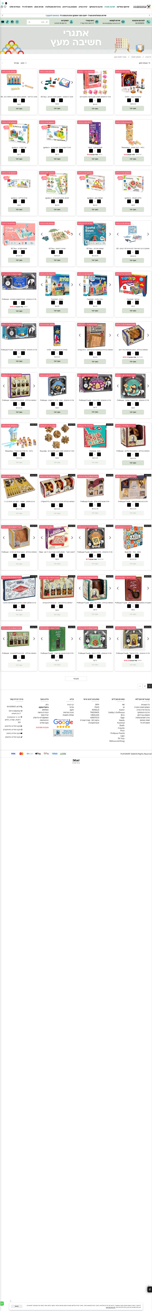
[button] (133, 108)
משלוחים (45, 709)
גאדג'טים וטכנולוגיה (53, 6)
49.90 (14, 306)
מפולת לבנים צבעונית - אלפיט (57, 349)
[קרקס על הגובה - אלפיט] (133, 94)
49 (90, 154)
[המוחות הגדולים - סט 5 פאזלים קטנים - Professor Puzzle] (19, 650)
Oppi (122, 717)
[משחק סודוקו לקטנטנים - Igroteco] (57, 195)
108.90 (20, 255)
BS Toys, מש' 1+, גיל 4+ (123, 223)
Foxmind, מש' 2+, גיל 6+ (85, 426)
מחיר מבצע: (131, 154)
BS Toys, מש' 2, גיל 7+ (8, 223)
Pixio (122, 730)
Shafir (122, 725)
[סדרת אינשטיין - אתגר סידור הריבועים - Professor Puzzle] (57, 397)
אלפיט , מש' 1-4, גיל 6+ (47, 324)
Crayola (121, 728)
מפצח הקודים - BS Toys (19, 248)
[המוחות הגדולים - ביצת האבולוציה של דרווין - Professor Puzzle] (133, 347)
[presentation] (3, 15)
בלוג (47, 704)
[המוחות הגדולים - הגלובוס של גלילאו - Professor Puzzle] (133, 448)
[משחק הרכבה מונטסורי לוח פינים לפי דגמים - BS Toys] (133, 244)
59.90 (127, 357)
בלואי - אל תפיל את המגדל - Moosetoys (19, 451)
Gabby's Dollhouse (116, 712)
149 (96, 104)
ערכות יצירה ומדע (143, 709)
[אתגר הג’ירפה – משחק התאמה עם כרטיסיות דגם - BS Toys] (19, 92)
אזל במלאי (110, 425)
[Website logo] (142, 6)
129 (96, 205)
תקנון (72, 709)
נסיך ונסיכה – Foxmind (95, 299)
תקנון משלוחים (62, 15)
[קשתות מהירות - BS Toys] (95, 246)
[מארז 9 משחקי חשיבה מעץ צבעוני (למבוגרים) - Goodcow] (95, 94)
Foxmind (121, 722)
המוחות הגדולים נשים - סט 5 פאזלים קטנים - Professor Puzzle (57, 603)
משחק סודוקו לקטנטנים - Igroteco (57, 198)
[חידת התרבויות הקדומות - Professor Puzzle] (133, 499)
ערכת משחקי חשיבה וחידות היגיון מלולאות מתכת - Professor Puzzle (19, 603)
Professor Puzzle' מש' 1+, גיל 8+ (87, 324)
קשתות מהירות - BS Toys (95, 248)
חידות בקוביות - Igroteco (133, 198)
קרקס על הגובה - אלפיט (133, 96)
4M (123, 704)
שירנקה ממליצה (123, 6)
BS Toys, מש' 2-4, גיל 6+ (85, 223)
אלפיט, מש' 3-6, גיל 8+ (122, 72)
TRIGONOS (94, 712)
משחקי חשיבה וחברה (142, 707)
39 (127, 154)
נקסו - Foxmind (95, 451)
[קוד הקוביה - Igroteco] (19, 145)
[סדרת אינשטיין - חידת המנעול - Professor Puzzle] (133, 650)
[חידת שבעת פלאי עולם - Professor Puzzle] (95, 499)
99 (134, 205)
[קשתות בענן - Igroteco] (95, 195)
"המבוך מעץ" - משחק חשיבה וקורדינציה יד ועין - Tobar (57, 552)
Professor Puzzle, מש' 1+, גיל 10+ (126, 476)
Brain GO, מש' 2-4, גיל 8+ (123, 527)
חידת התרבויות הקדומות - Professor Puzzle (133, 501)
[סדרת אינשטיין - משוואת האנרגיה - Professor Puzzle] (19, 339)
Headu (122, 720)
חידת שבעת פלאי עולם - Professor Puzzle (94, 501)
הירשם (64, 23)
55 (101, 154)
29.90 (134, 458)
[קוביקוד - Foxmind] (133, 296)
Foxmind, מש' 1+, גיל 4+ (85, 274)
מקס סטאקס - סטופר (95, 147)
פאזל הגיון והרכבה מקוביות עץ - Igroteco (57, 147)
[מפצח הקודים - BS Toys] (19, 246)
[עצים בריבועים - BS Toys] (57, 246)
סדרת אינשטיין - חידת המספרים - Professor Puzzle (95, 552)
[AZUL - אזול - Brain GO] (133, 549)
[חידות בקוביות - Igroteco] (133, 195)
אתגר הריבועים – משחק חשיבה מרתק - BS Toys (57, 96)
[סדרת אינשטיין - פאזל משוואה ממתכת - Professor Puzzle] (19, 289)
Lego (122, 735)
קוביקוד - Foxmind (133, 299)
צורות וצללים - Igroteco (19, 198)
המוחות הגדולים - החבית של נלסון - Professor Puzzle (95, 602)
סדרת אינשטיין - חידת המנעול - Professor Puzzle (133, 653)
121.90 (20, 509)
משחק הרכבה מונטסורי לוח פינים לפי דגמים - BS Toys (132, 249)
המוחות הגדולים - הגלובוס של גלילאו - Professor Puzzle (132, 452)
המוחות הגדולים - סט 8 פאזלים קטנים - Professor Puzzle (19, 401)
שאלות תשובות (68, 715)
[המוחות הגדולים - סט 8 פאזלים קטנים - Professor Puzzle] (19, 397)
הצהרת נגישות (43, 712)
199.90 (134, 559)
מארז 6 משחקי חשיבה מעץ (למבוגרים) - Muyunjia (57, 451)
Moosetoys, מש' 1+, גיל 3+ (124, 122)
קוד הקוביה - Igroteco (19, 147)
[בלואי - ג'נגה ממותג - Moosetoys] (133, 145)
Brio (123, 715)
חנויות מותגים (145, 720)
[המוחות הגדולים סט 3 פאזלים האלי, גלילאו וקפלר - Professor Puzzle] (57, 497)
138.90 (20, 610)
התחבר (57, 23)
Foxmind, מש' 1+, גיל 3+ (123, 274)
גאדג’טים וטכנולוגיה (143, 717)
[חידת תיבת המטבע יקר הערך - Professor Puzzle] (57, 650)
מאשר (17, 1306)
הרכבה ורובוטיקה (96, 6)
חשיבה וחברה (110, 6)
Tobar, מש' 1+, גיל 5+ (46, 527)
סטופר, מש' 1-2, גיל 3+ (84, 122)
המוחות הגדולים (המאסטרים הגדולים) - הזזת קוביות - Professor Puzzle (95, 350)
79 (58, 154)
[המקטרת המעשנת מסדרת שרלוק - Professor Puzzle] (133, 600)
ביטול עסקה (44, 707)
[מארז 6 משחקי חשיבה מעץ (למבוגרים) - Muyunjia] (57, 448)
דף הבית (70, 704)
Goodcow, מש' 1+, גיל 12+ (86, 72)
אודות (72, 707)
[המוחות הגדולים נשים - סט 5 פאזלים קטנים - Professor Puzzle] (57, 598)
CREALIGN (95, 715)
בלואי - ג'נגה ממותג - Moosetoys (133, 147)
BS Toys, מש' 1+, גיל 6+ (47, 72)
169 (96, 357)
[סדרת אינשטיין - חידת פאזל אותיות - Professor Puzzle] (133, 397)
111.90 (134, 508)
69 (58, 104)
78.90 (141, 357)
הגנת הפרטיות (68, 712)
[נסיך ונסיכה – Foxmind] (95, 296)
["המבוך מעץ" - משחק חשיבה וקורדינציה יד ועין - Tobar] (57, 549)
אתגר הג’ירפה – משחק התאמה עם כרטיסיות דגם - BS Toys (19, 97)
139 (96, 306)
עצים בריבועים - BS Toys (57, 248)
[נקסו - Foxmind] (95, 448)
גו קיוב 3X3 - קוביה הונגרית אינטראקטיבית (89, 721)
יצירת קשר (45, 715)
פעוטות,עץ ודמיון (144, 715)
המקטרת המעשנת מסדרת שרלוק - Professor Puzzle (133, 602)
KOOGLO (95, 709)
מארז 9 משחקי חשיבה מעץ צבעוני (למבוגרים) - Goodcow (95, 97)
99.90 (134, 104)
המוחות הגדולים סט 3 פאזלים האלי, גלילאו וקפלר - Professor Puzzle (57, 502)
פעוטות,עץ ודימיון (70, 6)
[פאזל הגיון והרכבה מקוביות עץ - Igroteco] (57, 145)
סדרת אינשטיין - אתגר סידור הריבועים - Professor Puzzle (57, 401)
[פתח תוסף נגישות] (149, 1289)
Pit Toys (121, 738)
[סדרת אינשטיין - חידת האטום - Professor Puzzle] (95, 650)
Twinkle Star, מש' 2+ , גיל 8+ (10, 476)
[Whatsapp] (2, 1303)
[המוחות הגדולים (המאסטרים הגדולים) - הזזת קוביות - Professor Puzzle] (95, 347)
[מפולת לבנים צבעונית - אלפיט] (57, 347)
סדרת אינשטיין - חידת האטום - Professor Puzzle (95, 653)
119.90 (20, 408)
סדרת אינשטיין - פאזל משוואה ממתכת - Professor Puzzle (19, 300)
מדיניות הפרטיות (110, 1307)
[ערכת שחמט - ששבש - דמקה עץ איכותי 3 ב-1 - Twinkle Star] (19, 499)
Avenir (122, 709)
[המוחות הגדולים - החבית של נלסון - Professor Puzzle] (95, 600)
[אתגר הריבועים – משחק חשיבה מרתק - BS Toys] (57, 91)
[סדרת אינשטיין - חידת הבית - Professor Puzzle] (95, 392)
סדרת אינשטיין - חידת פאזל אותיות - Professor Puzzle (133, 401)
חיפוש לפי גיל (27, 6)
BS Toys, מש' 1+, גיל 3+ (9, 72)
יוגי (124, 707)
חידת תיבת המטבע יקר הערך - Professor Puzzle (57, 653)
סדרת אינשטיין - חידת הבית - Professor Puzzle (95, 400)
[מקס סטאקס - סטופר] (95, 145)
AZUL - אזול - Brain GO (133, 552)
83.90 (101, 559)
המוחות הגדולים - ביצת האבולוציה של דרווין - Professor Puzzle (133, 350)
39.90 (58, 357)
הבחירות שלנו (15, 6)
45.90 (139, 154)
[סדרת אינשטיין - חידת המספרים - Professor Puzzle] (95, 549)
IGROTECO (94, 717)
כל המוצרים (145, 704)
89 (20, 104)
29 (20, 357)
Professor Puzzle (117, 733)
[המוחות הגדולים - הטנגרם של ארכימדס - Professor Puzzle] (19, 549)
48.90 (20, 458)
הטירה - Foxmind (57, 299)
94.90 (96, 458)
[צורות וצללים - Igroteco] (19, 195)
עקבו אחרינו (44, 722)
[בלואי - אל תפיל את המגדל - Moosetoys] (19, 447)
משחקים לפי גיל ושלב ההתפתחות (41, 718)
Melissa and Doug (117, 741)
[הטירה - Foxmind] (57, 296)
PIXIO (97, 707)
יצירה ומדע (83, 6)
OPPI (97, 704)
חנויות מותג (38, 6)
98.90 (134, 256)
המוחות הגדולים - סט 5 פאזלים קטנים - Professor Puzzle (19, 654)
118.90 (96, 255)
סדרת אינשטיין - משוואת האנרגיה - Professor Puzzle (19, 349)
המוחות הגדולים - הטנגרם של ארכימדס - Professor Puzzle (19, 553)
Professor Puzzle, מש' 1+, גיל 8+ (11, 274)
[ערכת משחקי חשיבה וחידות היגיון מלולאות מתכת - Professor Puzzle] (19, 600)
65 (134, 610)
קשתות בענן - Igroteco (95, 198)
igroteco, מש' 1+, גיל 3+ (47, 122)
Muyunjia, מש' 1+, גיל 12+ (47, 426)
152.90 (96, 508)
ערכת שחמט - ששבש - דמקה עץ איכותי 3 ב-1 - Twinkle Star (19, 502)
